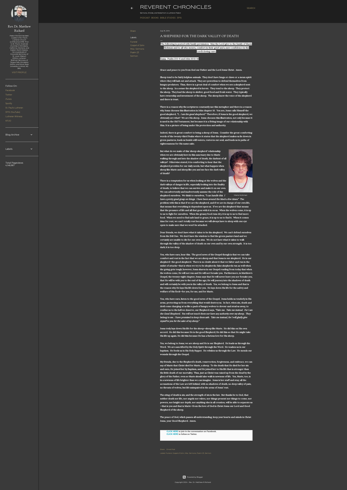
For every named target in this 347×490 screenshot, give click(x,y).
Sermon (134, 56)
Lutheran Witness (13, 116)
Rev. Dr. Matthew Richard (19, 28)
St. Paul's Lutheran (14, 108)
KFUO (8, 121)
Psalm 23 (134, 52)
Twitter (8, 94)
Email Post (171, 449)
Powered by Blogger (195, 477)
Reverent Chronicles (175, 7)
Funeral (133, 42)
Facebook (10, 90)
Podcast (145, 18)
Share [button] (133, 31)
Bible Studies (168, 18)
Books (155, 18)
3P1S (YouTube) (12, 112)
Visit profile (19, 72)
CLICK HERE (172, 431)
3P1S (179, 18)
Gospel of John (137, 45)
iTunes (8, 99)
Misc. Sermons (137, 49)
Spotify (8, 103)
